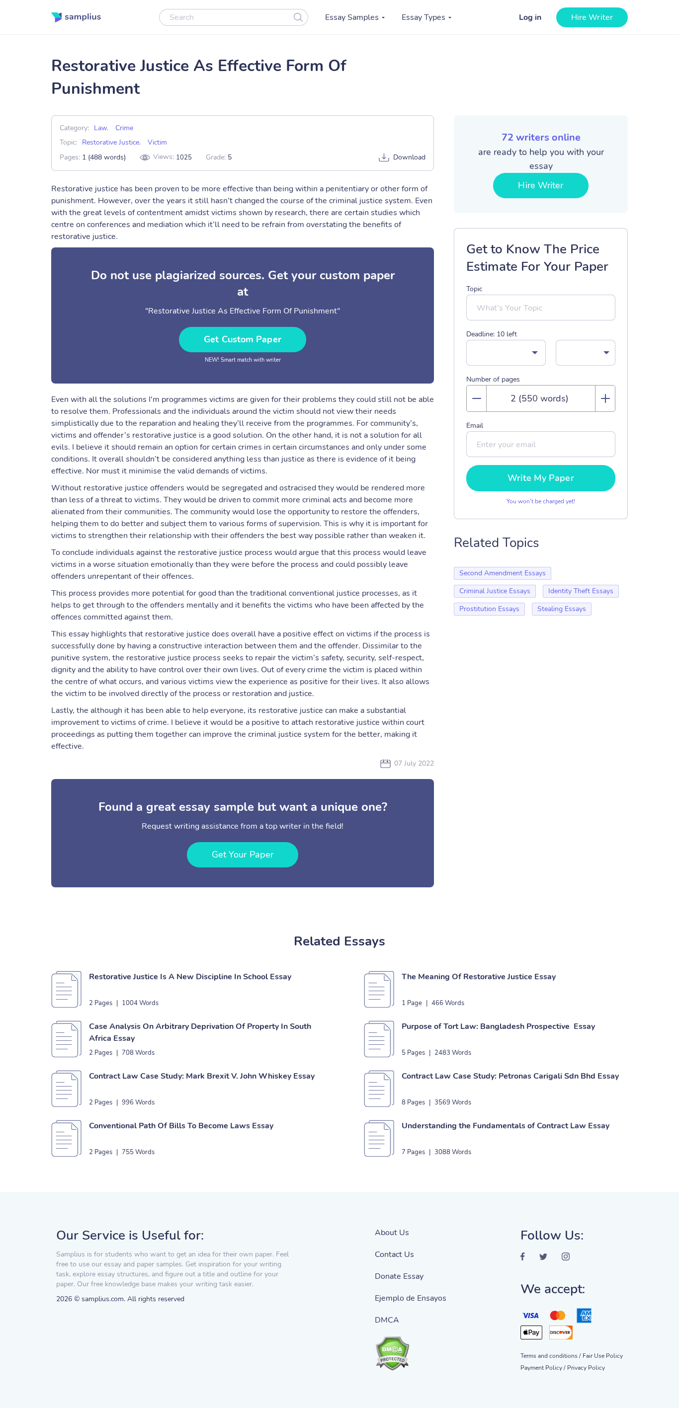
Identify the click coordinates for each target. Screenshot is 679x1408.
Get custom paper (242, 339)
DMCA (387, 1320)
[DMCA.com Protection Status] (410, 1348)
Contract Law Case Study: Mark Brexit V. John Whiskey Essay (202, 1076)
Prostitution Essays (489, 609)
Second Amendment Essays (502, 573)
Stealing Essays (561, 609)
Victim (157, 142)
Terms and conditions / (550, 1356)
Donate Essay (399, 1276)
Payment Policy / (542, 1368)
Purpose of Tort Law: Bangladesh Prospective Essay (498, 1026)
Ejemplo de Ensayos (410, 1298)
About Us (392, 1232)
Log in (530, 17)
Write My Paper (541, 478)
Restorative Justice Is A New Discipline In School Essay (190, 976)
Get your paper (242, 854)
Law (100, 128)
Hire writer (592, 17)
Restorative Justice (110, 142)
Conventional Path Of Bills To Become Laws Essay (181, 1125)
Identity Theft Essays (580, 591)
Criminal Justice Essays (494, 591)
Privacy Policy (586, 1368)
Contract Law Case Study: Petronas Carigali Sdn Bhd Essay (510, 1076)
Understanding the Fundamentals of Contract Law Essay (505, 1125)
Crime (124, 128)
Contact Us (394, 1254)
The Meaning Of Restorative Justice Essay (479, 976)
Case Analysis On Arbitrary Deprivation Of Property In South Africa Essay (200, 1032)
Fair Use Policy (603, 1356)
